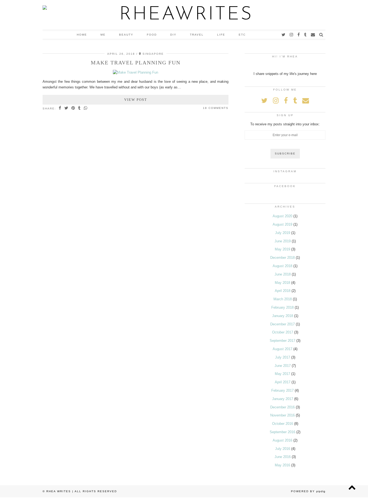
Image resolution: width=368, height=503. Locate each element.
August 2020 (282, 216)
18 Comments (215, 107)
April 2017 (282, 382)
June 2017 (283, 366)
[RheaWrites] (184, 15)
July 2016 (282, 449)
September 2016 (282, 432)
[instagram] (292, 35)
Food (152, 34)
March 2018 (282, 299)
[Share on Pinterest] (73, 108)
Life (221, 34)
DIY (173, 34)
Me (103, 34)
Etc (242, 34)
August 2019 (282, 224)
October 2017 (282, 332)
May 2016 (282, 465)
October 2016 (282, 424)
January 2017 (282, 399)
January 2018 (282, 316)
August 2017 (282, 349)
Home (82, 34)
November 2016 (282, 415)
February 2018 (282, 307)
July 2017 (282, 357)
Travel (197, 34)
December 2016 (282, 407)
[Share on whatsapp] (85, 108)
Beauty (126, 34)
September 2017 (282, 341)
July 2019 (282, 233)
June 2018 (283, 274)
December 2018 (282, 258)
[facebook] (298, 35)
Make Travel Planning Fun (135, 63)
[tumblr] (305, 35)
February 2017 (282, 390)
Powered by (308, 491)
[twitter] (284, 35)
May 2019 (282, 249)
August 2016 (282, 440)
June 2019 (283, 241)
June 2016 (283, 457)
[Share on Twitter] (66, 108)
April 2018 (282, 291)
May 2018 (282, 283)
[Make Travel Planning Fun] (135, 72)
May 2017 (282, 374)
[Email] (313, 35)
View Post (135, 100)
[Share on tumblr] (79, 108)
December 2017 (282, 324)
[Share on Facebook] (60, 108)
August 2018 (282, 266)
